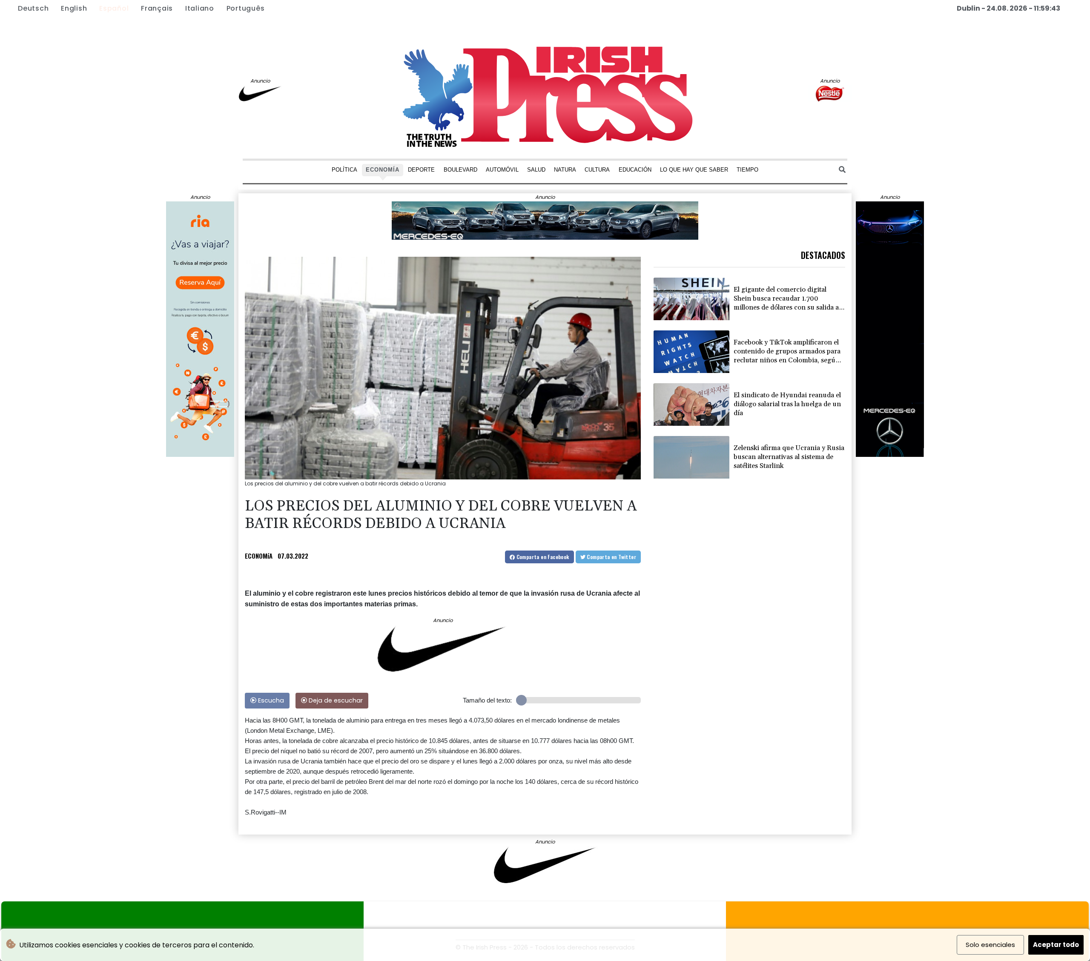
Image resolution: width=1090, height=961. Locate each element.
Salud (536, 169)
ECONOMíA (258, 555)
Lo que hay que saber (694, 169)
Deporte (421, 169)
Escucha (270, 700)
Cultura (597, 169)
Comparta (542, 556)
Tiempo (747, 169)
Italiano (199, 8)
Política (344, 169)
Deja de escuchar (335, 700)
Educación (635, 169)
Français (157, 8)
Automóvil (502, 169)
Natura (565, 169)
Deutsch (33, 8)
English (74, 8)
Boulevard (460, 169)
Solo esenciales (990, 944)
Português (246, 8)
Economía (382, 169)
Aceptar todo (1056, 944)
